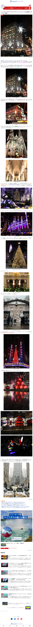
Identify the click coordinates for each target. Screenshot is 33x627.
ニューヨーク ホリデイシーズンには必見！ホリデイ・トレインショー (13, 504)
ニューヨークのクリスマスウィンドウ (7, 61)
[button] (30, 314)
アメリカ (3, 548)
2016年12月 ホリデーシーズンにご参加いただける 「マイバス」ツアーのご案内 (15, 506)
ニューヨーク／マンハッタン (13, 548)
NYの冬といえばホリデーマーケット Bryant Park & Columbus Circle (13, 502)
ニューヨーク (6, 548)
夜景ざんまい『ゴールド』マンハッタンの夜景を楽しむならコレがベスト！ (14, 507)
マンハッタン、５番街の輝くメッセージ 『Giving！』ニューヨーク (13, 505)
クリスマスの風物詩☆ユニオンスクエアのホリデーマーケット (12, 503)
